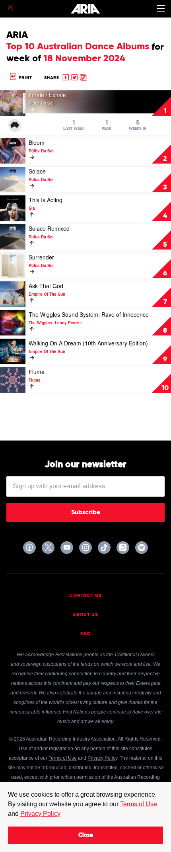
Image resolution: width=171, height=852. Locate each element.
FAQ (85, 634)
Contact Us (85, 595)
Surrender (41, 257)
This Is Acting (45, 200)
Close (85, 835)
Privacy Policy (40, 813)
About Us (85, 614)
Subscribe (85, 512)
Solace (37, 171)
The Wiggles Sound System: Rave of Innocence (89, 314)
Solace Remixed (49, 228)
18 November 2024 (84, 58)
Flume (37, 372)
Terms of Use (138, 804)
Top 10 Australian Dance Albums (77, 46)
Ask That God (46, 286)
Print (24, 78)
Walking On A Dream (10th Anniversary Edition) (88, 343)
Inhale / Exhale (47, 95)
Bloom (37, 142)
